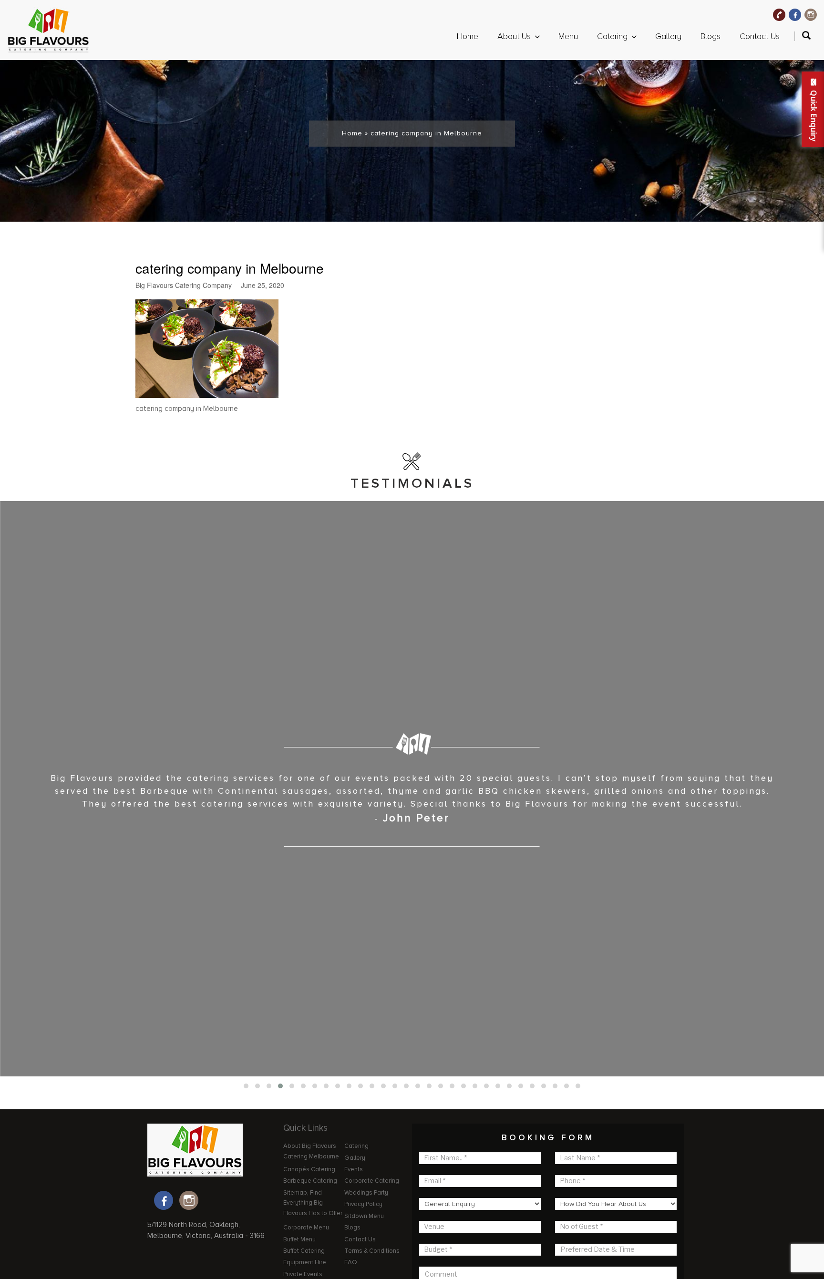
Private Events (302, 1274)
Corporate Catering (371, 1181)
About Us (514, 36)
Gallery (668, 36)
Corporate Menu (306, 1227)
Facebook (795, 15)
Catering (612, 36)
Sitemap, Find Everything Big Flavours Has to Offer (312, 1203)
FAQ (350, 1262)
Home (467, 36)
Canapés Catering (309, 1169)
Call (779, 15)
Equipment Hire (304, 1262)
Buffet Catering (304, 1251)
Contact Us (760, 36)
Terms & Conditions (372, 1251)
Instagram (810, 15)
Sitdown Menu (364, 1216)
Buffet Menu (299, 1239)
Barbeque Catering (310, 1181)
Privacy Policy (363, 1204)
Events (353, 1169)
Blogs (710, 36)
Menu (568, 36)
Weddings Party (366, 1193)
